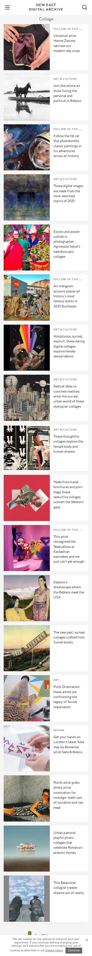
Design (59, 730)
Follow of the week (70, 29)
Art (56, 680)
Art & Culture (65, 79)
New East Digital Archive (46, 7)
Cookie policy (54, 950)
